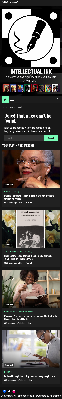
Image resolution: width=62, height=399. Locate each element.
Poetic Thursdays (12, 191)
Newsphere (40, 395)
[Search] (58, 99)
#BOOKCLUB (10, 251)
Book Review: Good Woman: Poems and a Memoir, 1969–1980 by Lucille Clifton (28, 257)
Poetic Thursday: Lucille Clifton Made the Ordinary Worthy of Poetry (29, 197)
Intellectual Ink (26, 203)
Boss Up (8, 372)
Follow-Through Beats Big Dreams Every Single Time (29, 376)
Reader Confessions (25, 312)
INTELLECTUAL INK (31, 71)
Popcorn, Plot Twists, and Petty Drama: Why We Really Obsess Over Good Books (30, 317)
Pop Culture (9, 312)
